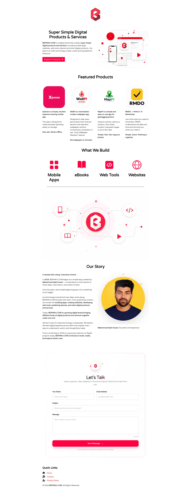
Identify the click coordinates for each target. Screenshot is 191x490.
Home (49, 473)
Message (55, 414)
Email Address (101, 392)
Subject (55, 403)
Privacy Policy (53, 480)
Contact (50, 477)
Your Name (56, 392)
